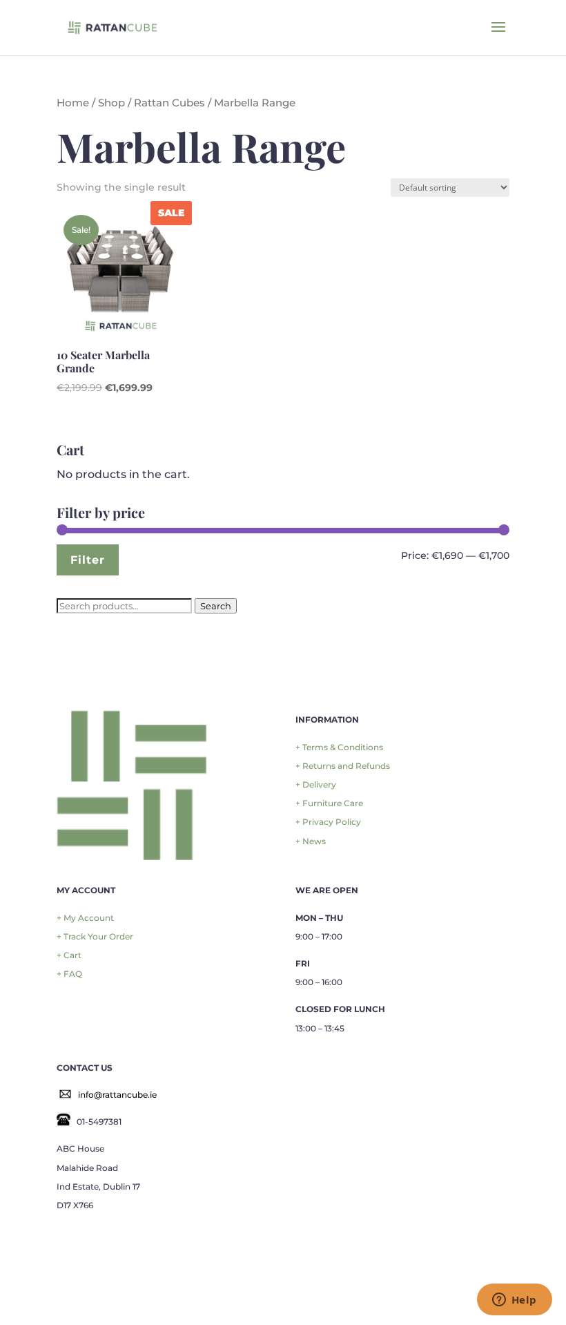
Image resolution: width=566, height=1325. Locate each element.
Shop (111, 103)
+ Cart (69, 955)
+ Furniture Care (329, 803)
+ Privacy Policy (328, 822)
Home (73, 103)
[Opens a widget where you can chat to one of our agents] (514, 1301)
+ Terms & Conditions (339, 747)
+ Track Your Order (95, 936)
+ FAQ (69, 974)
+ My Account (85, 918)
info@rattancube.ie (117, 1094)
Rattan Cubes (169, 103)
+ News (310, 841)
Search (215, 605)
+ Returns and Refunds (342, 766)
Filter (87, 559)
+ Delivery (315, 784)
